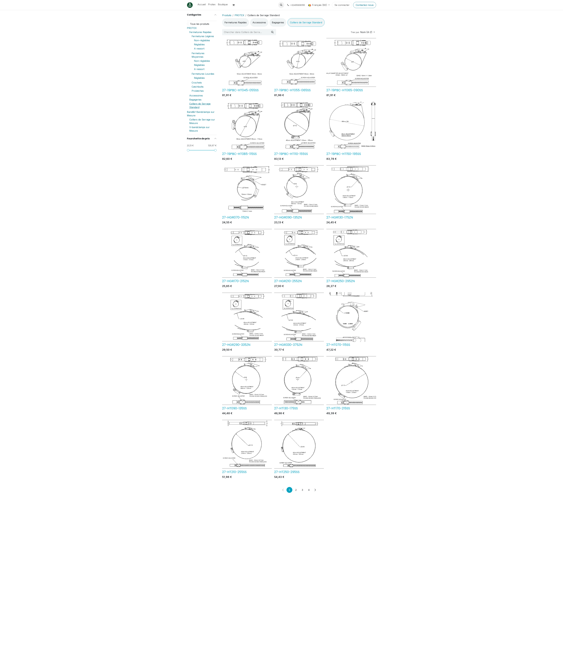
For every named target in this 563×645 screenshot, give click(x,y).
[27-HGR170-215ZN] (247, 253)
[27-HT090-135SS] (247, 380)
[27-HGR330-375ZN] (299, 317)
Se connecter (342, 5)
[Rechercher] (272, 32)
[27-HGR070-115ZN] (247, 190)
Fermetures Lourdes (203, 73)
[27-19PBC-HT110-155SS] (299, 126)
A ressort (199, 48)
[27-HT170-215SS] (351, 380)
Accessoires (196, 95)
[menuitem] (201, 4)
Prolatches (198, 90)
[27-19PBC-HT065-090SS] (351, 62)
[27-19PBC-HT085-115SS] (247, 126)
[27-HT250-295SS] (299, 444)
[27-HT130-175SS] (299, 380)
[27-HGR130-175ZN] (351, 190)
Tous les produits (199, 23)
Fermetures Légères (203, 36)
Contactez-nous (365, 5)
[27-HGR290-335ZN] (247, 317)
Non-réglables (202, 40)
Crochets (197, 82)
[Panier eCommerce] (234, 5)
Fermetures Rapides (200, 32)
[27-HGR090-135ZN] (299, 190)
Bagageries (195, 99)
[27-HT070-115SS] (351, 317)
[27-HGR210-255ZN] (299, 253)
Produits (226, 15)
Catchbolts (198, 86)
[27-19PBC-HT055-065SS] (299, 62)
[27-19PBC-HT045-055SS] (247, 62)
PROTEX (192, 28)
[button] (281, 5)
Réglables (199, 44)
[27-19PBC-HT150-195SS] (351, 126)
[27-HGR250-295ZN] (351, 253)
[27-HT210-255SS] (247, 444)
